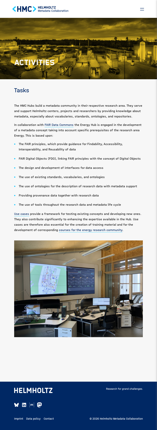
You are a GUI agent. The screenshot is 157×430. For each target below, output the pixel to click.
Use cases (21, 214)
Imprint (18, 418)
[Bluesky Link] (16, 405)
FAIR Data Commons (59, 125)
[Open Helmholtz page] (33, 390)
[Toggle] (142, 9)
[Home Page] (40, 9)
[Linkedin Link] (24, 405)
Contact (49, 418)
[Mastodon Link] (39, 404)
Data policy (33, 418)
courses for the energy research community (90, 230)
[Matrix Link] (31, 405)
